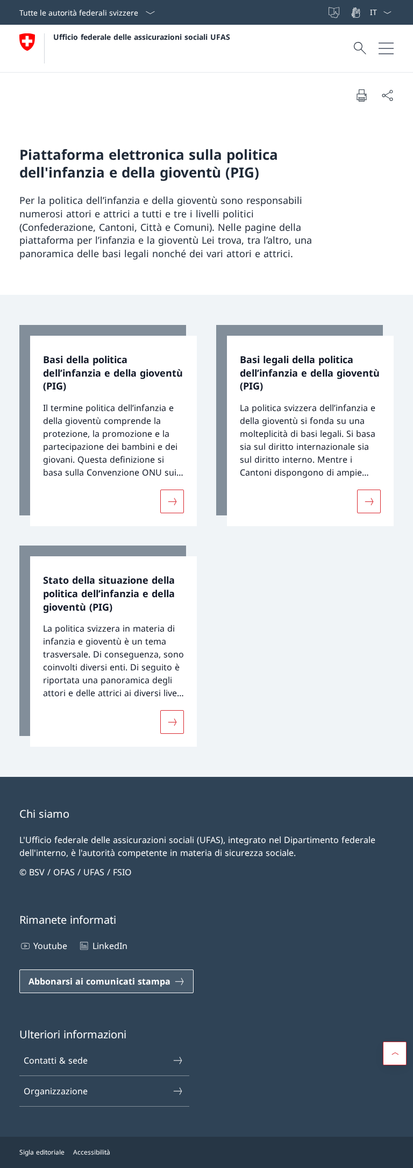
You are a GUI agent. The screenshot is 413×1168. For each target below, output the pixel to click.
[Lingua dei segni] (356, 12)
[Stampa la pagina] (361, 95)
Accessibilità (91, 1152)
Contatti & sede (56, 1060)
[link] (108, 425)
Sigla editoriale (42, 1152)
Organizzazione (56, 1091)
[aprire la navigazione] (386, 48)
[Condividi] (387, 95)
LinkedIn (109, 946)
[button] (395, 1053)
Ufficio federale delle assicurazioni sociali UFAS (141, 37)
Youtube (50, 946)
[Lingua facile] (335, 12)
